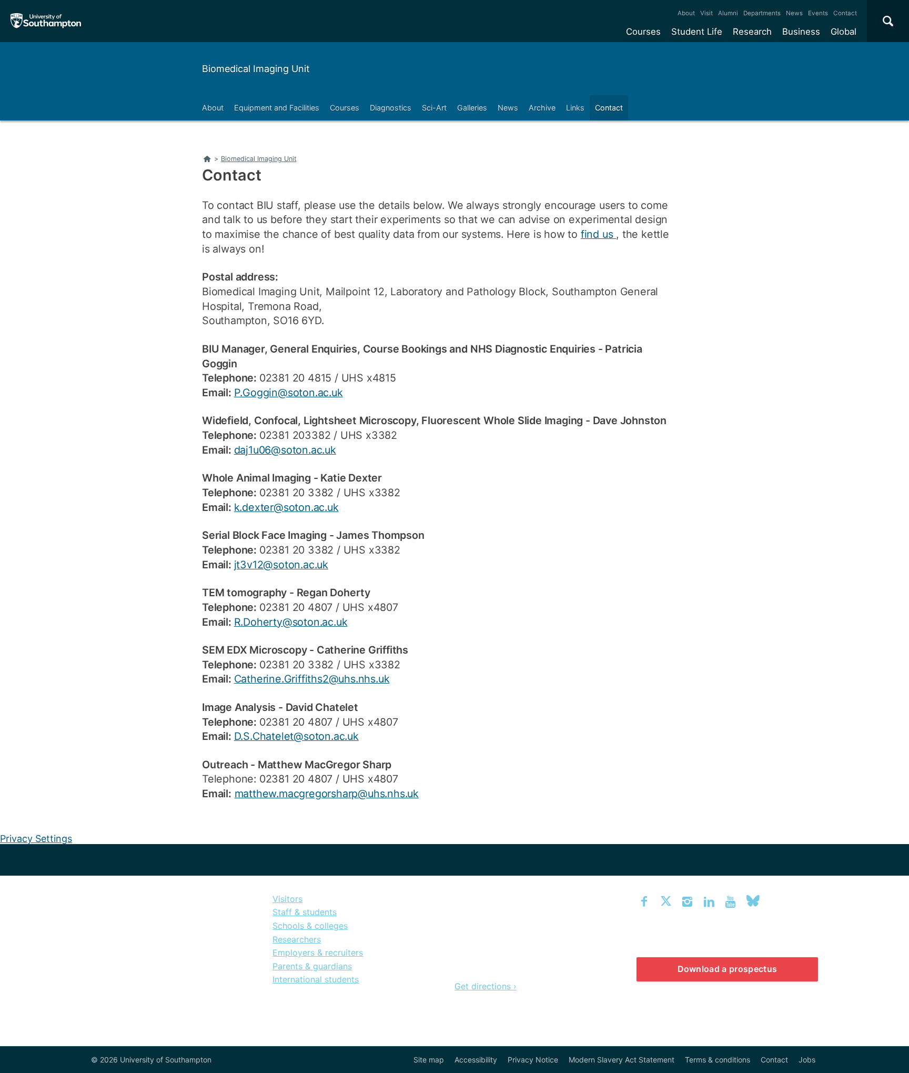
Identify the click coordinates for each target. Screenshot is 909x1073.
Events (818, 13)
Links (575, 107)
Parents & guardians (312, 966)
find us (598, 234)
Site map (428, 1059)
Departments (762, 13)
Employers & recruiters (317, 952)
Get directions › (485, 986)
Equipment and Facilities (276, 107)
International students (315, 979)
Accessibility (475, 1059)
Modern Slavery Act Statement (621, 1059)
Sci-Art (434, 107)
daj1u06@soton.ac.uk (285, 450)
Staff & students (304, 912)
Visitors (287, 899)
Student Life (696, 31)
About (686, 13)
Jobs (807, 1059)
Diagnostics (390, 107)
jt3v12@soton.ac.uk (281, 564)
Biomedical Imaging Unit (256, 68)
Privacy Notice (533, 1059)
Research (752, 31)
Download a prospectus (727, 969)
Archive (542, 107)
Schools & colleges (310, 925)
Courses (643, 31)
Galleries (472, 107)
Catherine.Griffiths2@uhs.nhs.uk (312, 679)
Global (843, 31)
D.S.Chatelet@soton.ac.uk (296, 736)
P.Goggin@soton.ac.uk (288, 392)
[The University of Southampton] (46, 21)
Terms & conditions (717, 1059)
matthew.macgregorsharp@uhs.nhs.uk (327, 793)
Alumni (728, 13)
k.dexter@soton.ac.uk (286, 507)
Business (801, 31)
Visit (706, 13)
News (794, 13)
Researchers (296, 939)
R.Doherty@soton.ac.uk (291, 622)
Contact (845, 13)
